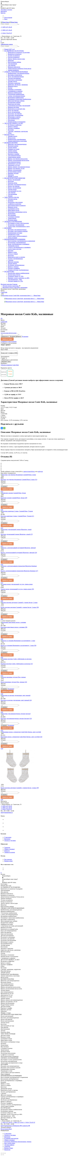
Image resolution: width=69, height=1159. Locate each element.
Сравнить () (26, 1125)
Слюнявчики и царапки (15, 91)
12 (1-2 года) (5, 333)
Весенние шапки (13, 146)
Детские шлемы (13, 152)
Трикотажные (12, 218)
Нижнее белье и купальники (16, 121)
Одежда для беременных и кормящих (19, 247)
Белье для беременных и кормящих (18, 244)
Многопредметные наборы (16, 100)
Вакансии (7, 1149)
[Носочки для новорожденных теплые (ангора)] (34, 714)
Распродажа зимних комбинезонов (18, 273)
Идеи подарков (12, 237)
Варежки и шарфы (13, 154)
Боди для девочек (13, 110)
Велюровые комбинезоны (16, 97)
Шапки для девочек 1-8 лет (16, 168)
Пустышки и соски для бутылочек (18, 223)
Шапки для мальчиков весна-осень (18, 160)
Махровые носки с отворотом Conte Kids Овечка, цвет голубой (20, 737)
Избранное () (17, 1125)
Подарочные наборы (14, 102)
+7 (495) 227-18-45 (6, 27)
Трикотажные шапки (14, 157)
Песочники (11, 120)
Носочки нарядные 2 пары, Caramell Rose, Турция (16, 516)
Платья (10, 88)
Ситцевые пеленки (14, 216)
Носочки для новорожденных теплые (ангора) (15, 718)
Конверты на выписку (15, 54)
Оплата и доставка (10, 840)
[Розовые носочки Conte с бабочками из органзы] (34, 659)
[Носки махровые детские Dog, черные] (34, 677)
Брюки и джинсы (13, 266)
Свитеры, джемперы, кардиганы (18, 131)
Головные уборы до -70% (15, 276)
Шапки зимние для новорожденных (19, 167)
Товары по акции (9, 852)
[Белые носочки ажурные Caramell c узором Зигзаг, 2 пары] (34, 602)
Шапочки (11, 60)
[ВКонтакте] (2, 428)
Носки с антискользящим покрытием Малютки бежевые (18, 571)
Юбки (10, 133)
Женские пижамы (13, 262)
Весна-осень (11, 138)
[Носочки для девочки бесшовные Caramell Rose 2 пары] (34, 475)
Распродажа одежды (14, 274)
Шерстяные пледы (13, 210)
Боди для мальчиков (14, 112)
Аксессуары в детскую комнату (17, 236)
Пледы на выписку (14, 57)
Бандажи (10, 250)
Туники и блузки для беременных (18, 270)
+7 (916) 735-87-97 (6, 33)
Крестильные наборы (14, 62)
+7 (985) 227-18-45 (6, 30)
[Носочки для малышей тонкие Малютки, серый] (34, 529)
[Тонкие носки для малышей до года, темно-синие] (34, 584)
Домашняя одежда (13, 245)
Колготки (11, 181)
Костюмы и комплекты (15, 75)
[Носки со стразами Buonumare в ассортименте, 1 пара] (34, 640)
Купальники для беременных (17, 242)
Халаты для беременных (15, 258)
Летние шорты (12, 263)
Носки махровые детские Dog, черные (13, 682)
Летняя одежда (12, 81)
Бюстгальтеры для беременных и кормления (21, 241)
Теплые (10, 196)
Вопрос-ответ (8, 861)
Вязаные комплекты (14, 67)
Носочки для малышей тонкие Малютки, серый (15, 534)
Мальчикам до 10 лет (14, 163)
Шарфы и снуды (13, 176)
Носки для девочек (13, 186)
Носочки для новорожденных (17, 184)
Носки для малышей (14, 179)
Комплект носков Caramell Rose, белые (13, 498)
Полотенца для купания (15, 202)
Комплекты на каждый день (16, 109)
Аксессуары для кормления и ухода (19, 226)
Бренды (3, 13)
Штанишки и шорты (14, 117)
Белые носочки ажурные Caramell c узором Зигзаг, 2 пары (18, 607)
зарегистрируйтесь (29, 471)
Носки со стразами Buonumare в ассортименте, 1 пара (17, 645)
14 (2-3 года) (12, 333)
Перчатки (11, 175)
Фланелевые (11, 213)
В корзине (25, 336)
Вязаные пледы (12, 207)
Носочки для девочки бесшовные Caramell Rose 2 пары (18, 479)
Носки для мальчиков (14, 187)
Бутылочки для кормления (16, 225)
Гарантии (7, 847)
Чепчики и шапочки (14, 83)
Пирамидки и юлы (13, 234)
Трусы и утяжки (13, 254)
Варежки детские (13, 173)
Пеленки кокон (12, 220)
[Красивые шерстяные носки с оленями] (34, 622)
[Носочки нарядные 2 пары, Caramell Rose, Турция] (34, 511)
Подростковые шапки (14, 171)
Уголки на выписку (14, 55)
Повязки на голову (13, 149)
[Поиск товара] (18, 24)
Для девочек (11, 65)
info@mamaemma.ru (7, 812)
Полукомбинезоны (13, 118)
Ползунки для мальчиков (15, 115)
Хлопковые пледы (13, 208)
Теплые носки (12, 189)
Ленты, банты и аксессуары (16, 59)
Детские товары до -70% (15, 281)
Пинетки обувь (12, 183)
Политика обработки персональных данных (17, 1141)
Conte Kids (4, 292)
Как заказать (8, 859)
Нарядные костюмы (14, 104)
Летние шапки (12, 147)
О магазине (7, 837)
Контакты (4, 11)
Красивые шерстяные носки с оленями (13, 627)
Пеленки (10, 200)
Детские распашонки (14, 78)
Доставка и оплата (6, 9)
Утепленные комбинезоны (16, 94)
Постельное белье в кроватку (17, 205)
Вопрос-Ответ (8, 1148)
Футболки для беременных (16, 265)
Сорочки (10, 260)
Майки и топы (12, 252)
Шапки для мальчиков (14, 170)
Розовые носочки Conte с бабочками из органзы (15, 663)
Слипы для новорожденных (16, 96)
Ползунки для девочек (15, 113)
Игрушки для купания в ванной (17, 231)
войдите (40, 471)
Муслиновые (12, 215)
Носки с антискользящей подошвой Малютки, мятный (18, 552)
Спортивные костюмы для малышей (19, 105)
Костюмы (11, 129)
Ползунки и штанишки (15, 80)
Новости (7, 850)
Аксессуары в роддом (14, 249)
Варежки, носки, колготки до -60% (18, 278)
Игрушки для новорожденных (17, 229)
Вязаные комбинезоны (15, 92)
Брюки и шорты (13, 126)
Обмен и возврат (9, 849)
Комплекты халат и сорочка (16, 257)
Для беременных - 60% (15, 279)
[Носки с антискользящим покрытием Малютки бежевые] (34, 566)
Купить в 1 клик (7, 339)
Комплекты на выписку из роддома (19, 52)
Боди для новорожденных (16, 76)
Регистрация (8, 17)
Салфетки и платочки (14, 204)
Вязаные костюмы (13, 107)
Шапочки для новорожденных (17, 144)
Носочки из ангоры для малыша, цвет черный (15, 700)
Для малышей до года (14, 191)
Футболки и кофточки (14, 125)
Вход (5, 19)
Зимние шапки (12, 150)
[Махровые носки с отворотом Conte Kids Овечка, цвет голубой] (34, 732)
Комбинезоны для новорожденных (18, 73)
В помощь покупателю (11, 1138)
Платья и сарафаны (14, 128)
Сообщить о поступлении (9, 341)
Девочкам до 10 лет (14, 165)
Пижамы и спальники (14, 89)
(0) (1, 318)
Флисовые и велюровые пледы (17, 212)
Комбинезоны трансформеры (17, 139)
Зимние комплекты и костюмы (17, 141)
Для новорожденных (14, 155)
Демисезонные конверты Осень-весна (19, 68)
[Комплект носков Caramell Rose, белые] (34, 493)
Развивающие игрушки (15, 233)
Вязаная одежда (13, 86)
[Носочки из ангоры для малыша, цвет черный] (34, 695)
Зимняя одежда (12, 136)
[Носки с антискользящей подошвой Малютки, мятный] (34, 548)
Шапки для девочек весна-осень (18, 158)
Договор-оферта (9, 1145)
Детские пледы (12, 199)
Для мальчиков (12, 63)
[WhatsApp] (4, 428)
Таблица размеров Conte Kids (10, 365)
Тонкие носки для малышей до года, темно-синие (16, 589)
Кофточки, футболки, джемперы (18, 84)
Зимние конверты (13, 70)
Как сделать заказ (9, 1143)
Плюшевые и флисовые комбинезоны (19, 99)
